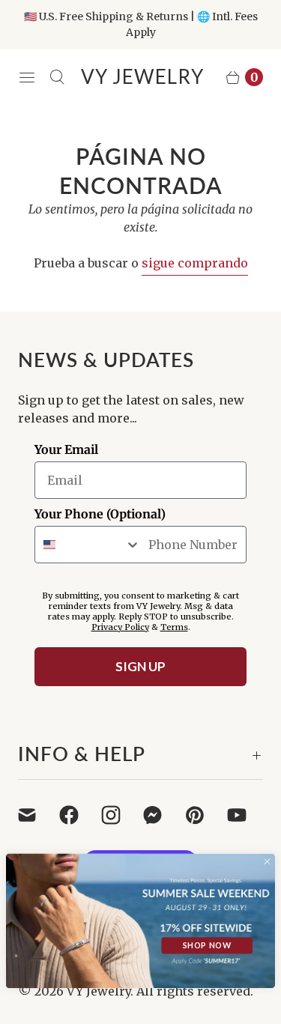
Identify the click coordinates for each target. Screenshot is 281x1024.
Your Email (66, 449)
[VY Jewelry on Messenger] (162, 815)
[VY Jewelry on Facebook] (78, 815)
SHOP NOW (207, 946)
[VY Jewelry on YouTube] (246, 815)
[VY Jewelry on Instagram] (120, 815)
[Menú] (27, 77)
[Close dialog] (267, 861)
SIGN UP (140, 666)
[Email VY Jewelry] (36, 815)
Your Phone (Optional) (100, 513)
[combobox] (88, 545)
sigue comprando (195, 262)
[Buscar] (57, 77)
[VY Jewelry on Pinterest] (204, 815)
